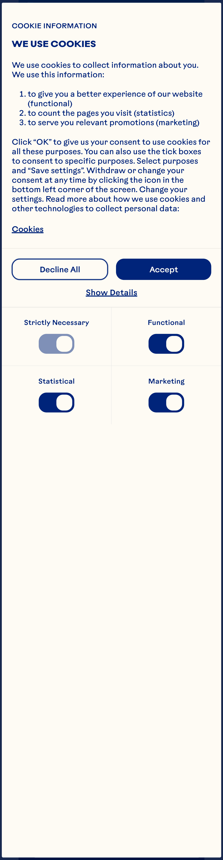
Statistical (56, 381)
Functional (166, 322)
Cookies (27, 229)
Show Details (111, 292)
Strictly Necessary (56, 322)
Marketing (166, 381)
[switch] (56, 344)
